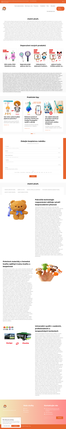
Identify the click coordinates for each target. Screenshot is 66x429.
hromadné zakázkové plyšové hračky (51, 189)
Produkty (36, 6)
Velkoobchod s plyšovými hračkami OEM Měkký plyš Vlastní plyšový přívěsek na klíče (40, 65)
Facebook (27, 412)
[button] (32, 133)
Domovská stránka (19, 6)
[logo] (6, 8)
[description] (5, 406)
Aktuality (53, 6)
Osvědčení (42, 6)
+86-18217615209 (33, 1)
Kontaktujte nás (51, 11)
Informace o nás (29, 6)
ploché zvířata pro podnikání (33, 189)
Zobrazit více (6, 124)
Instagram (27, 410)
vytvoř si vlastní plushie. (10, 192)
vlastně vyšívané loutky (10, 189)
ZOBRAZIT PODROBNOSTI (9, 55)
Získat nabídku (60, 8)
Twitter (26, 408)
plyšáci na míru (21, 189)
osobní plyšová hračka (23, 192)
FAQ (47, 6)
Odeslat (33, 176)
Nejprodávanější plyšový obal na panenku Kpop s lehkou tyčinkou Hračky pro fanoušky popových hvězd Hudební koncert (25, 65)
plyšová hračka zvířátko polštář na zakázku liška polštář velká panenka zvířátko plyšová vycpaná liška (56, 65)
